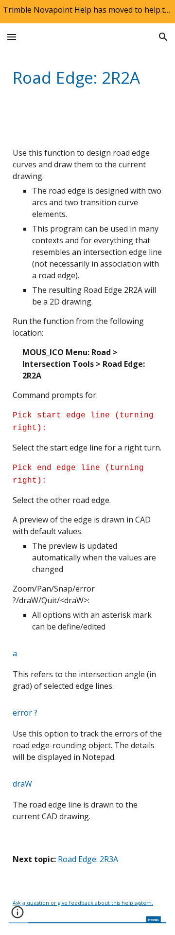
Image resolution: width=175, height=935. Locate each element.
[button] (11, 36)
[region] (87, 11)
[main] (87, 77)
